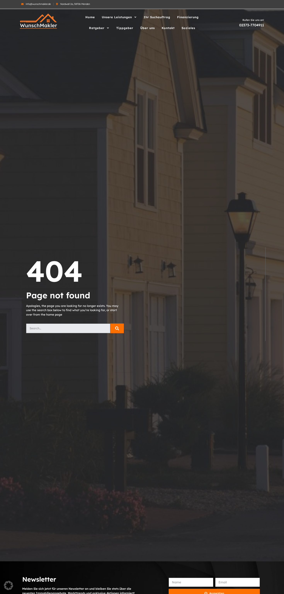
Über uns (147, 28)
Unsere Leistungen (117, 17)
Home (90, 17)
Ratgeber (97, 28)
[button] (8, 585)
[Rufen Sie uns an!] (235, 25)
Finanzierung (188, 17)
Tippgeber (124, 28)
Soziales (188, 28)
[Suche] (117, 328)
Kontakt (168, 28)
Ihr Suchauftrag (157, 17)
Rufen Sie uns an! (253, 19)
